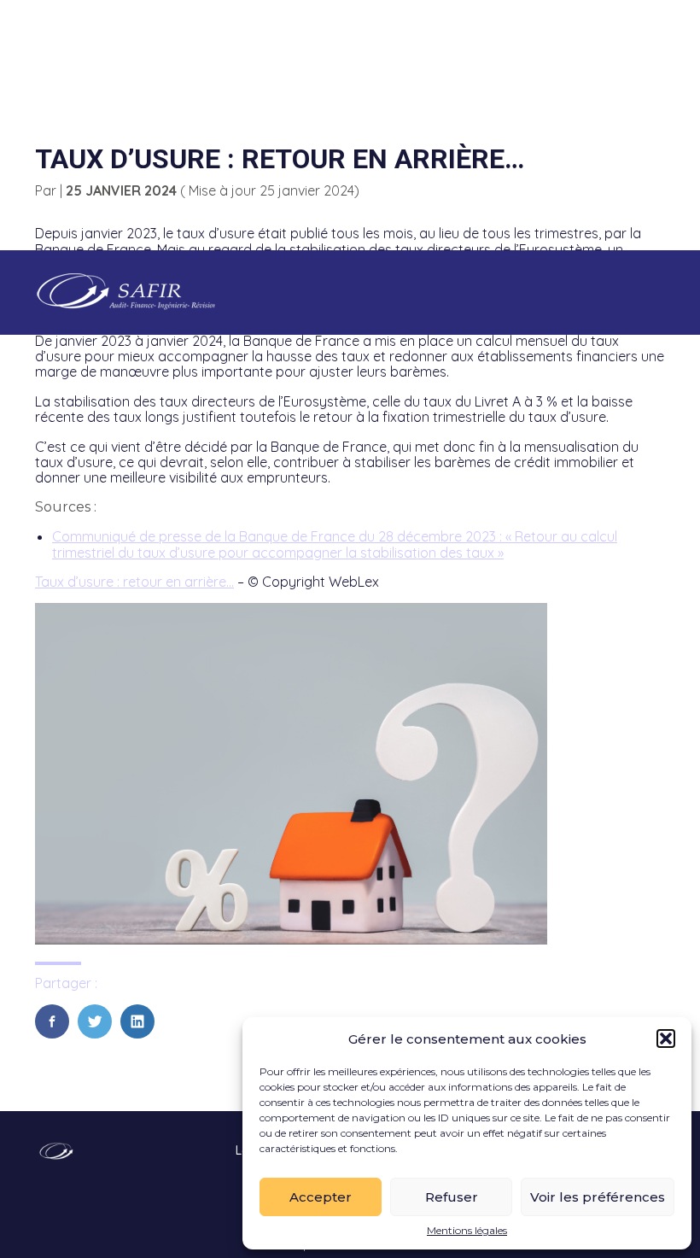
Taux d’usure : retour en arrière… (134, 581)
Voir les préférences (597, 1197)
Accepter (320, 1197)
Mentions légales (467, 1231)
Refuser (451, 1197)
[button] (665, 1038)
